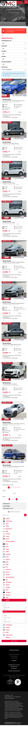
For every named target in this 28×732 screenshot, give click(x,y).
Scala (5, 619)
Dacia (7, 539)
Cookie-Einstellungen (9, 698)
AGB (12, 695)
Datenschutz (18, 696)
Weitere (8, 637)
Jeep (7, 562)
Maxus (7, 572)
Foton (7, 549)
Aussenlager (6, 506)
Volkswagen (9, 635)
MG (7, 579)
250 (19, 487)
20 (11, 487)
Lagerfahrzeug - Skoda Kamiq (14, 259)
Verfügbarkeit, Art (6, 40)
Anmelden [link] (14, 641)
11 (18, 499)
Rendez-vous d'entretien (14, 9)
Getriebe (4, 51)
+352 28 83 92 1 (14, 666)
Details (19, 112)
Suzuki (8, 627)
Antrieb (4, 56)
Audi (7, 523)
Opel (7, 590)
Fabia (5, 609)
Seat (7, 597)
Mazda (7, 574)
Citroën (8, 533)
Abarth (8, 518)
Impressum (7, 695)
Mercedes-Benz (10, 577)
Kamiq (5, 611)
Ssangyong (9, 624)
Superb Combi (7, 621)
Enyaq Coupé (7, 607)
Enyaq (5, 605)
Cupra (7, 536)
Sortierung (4, 67)
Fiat (7, 544)
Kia (7, 567)
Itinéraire (14, 668)
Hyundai (8, 554)
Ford (7, 546)
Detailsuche (6, 503)
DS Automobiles (10, 541)
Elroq (5, 603)
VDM (7, 632)
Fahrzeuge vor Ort (8, 508)
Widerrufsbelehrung (9, 696)
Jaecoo (8, 559)
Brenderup (9, 528)
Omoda (8, 587)
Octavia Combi (7, 617)
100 (16, 487)
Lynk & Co (8, 569)
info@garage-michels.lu (14, 664)
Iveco (7, 556)
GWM (7, 551)
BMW (7, 526)
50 (13, 487)
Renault (8, 595)
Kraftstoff (4, 46)
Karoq (5, 613)
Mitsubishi (9, 582)
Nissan (8, 584)
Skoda (7, 600)
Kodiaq (5, 615)
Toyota (8, 630)
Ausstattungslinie (6, 61)
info (3, 35)
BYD (7, 531)
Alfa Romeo (9, 521)
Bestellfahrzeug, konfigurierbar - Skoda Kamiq (14, 140)
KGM (7, 564)
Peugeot (8, 592)
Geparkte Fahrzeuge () (14, 511)
